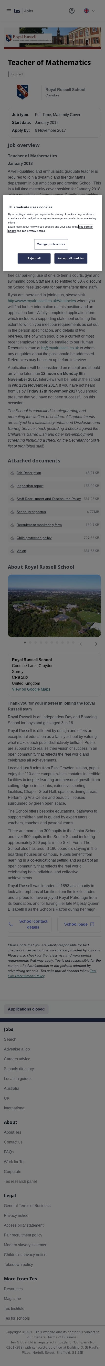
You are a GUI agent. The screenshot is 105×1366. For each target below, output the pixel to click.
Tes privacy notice (33, 230)
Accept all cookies (71, 258)
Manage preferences (51, 244)
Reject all (34, 258)
